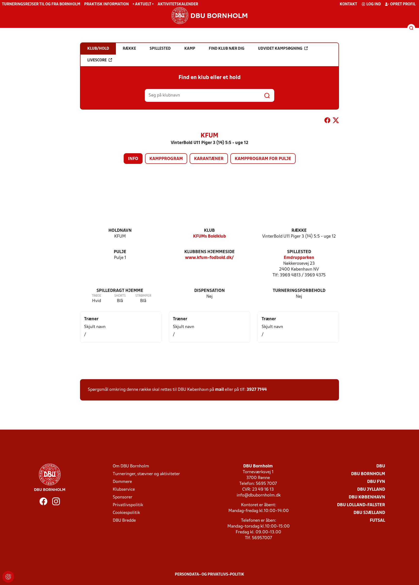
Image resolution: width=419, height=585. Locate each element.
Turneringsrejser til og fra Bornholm (41, 4)
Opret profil (403, 4)
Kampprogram (166, 159)
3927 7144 (257, 390)
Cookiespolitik (126, 513)
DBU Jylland (371, 490)
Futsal (377, 521)
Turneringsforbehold (299, 291)
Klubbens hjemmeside (209, 252)
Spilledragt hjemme (120, 291)
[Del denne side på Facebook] (327, 121)
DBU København (367, 497)
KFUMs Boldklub (209, 236)
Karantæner (209, 159)
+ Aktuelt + (143, 4)
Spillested (299, 252)
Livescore (97, 60)
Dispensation (209, 291)
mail (219, 390)
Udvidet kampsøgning (280, 48)
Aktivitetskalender (178, 4)
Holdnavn (120, 231)
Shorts (120, 295)
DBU (380, 466)
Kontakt (348, 4)
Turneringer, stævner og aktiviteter (146, 474)
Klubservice (124, 490)
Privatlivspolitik (128, 505)
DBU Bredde (124, 521)
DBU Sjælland (369, 513)
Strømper (143, 295)
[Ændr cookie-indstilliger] (8, 577)
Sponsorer (122, 497)
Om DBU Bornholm (131, 466)
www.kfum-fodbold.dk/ (209, 258)
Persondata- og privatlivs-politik (209, 574)
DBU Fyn (376, 482)
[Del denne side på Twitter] (336, 121)
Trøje (96, 295)
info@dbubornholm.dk (259, 495)
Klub (209, 231)
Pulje (120, 252)
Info (133, 159)
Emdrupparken (299, 258)
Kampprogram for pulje (263, 159)
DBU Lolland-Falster (361, 505)
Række (299, 231)
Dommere (122, 482)
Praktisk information (106, 4)
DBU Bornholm (368, 474)
